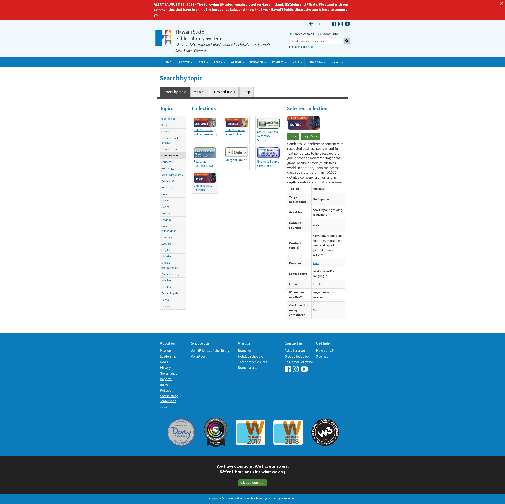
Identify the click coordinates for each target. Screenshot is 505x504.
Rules (164, 384)
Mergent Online (236, 160)
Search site (330, 34)
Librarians (167, 256)
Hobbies (166, 220)
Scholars (166, 280)
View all (199, 91)
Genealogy (167, 168)
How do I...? (324, 350)
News (164, 362)
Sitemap (322, 356)
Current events (170, 149)
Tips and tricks (224, 91)
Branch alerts (247, 367)
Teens (165, 300)
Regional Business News (204, 163)
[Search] (347, 41)
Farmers (166, 162)
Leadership (168, 356)
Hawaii (165, 200)
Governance (168, 373)
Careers (166, 131)
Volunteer (198, 356)
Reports (166, 379)
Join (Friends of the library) (211, 350)
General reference (172, 175)
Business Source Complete (268, 163)
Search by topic (175, 91)
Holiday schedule (250, 356)
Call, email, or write (299, 362)
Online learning (170, 274)
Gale (316, 263)
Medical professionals (169, 265)
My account (317, 24)
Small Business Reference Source (267, 135)
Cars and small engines (169, 140)
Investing (166, 237)
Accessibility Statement (169, 398)
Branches (245, 350)
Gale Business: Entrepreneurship (206, 132)
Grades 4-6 (167, 187)
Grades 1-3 (167, 181)
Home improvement (169, 228)
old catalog (307, 47)
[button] (167, 62)
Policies (165, 390)
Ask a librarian (295, 350)
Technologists (169, 293)
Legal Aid (166, 250)
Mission (165, 350)
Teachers (167, 287)
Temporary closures (252, 362)
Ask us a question (252, 482)
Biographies (168, 119)
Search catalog (303, 34)
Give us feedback (297, 356)
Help (246, 91)
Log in (293, 136)
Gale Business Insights (203, 187)
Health (165, 207)
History (165, 213)
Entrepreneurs (170, 156)
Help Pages (310, 136)
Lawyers (166, 244)
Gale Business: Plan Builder (235, 132)
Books (165, 125)
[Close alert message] (501, 3)
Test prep (167, 306)
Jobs (163, 406)
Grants (165, 194)
